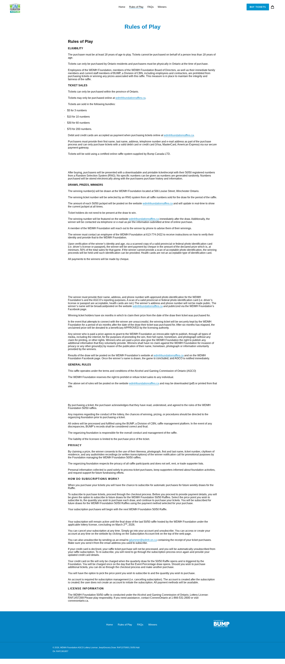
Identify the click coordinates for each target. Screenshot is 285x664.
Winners (152, 624)
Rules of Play (125, 624)
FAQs (140, 624)
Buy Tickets (258, 7)
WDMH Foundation (68, 647)
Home (109, 624)
